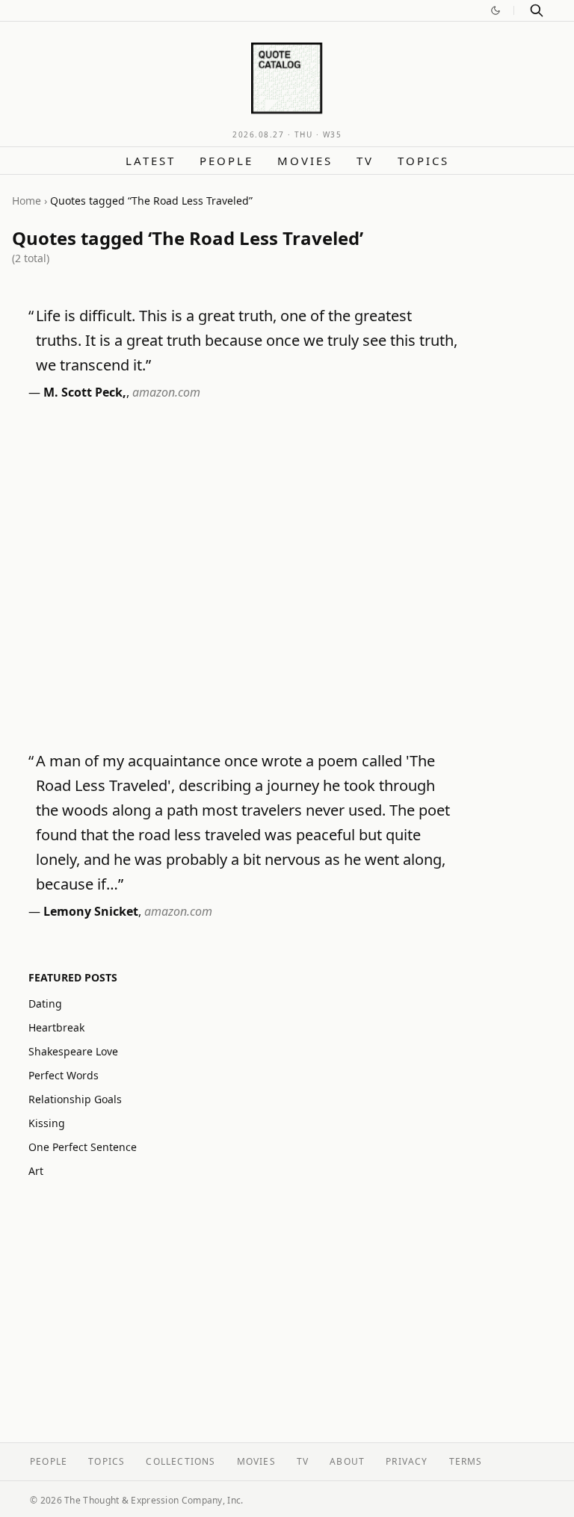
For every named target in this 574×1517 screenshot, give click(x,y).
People (226, 160)
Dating (45, 1003)
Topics (423, 160)
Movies (305, 160)
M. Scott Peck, (84, 392)
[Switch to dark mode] (495, 10)
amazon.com (166, 392)
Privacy (407, 1461)
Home (26, 200)
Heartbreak (56, 1027)
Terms (466, 1461)
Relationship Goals (75, 1099)
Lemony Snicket (90, 911)
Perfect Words (63, 1075)
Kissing (46, 1123)
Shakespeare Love (73, 1051)
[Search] (536, 10)
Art (35, 1171)
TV (365, 160)
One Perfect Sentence (82, 1147)
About (347, 1461)
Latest (151, 160)
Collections (180, 1461)
